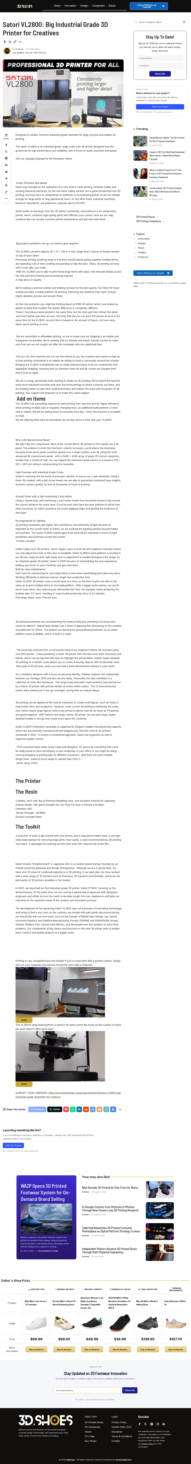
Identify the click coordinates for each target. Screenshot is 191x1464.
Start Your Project (13, 1145)
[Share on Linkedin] (6, 165)
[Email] (99, 1109)
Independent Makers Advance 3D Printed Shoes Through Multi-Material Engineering (109, 1250)
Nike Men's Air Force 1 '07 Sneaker (36, 1303)
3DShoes (70, 1460)
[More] (20, 42)
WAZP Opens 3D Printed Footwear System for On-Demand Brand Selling (45, 1192)
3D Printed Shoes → (147, 216)
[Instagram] (158, 1424)
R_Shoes (19, 49)
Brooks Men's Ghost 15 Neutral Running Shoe (64, 1303)
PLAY (24, 1020)
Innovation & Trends (49, 1251)
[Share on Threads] (6, 185)
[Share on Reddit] (6, 171)
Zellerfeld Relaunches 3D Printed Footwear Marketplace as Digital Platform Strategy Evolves (111, 1229)
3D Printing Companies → (150, 221)
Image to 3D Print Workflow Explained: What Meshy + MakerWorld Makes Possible (167, 155)
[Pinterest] (152, 1424)
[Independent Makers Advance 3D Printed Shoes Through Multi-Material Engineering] (160, 1252)
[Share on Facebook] (5, 42)
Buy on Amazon (36, 1349)
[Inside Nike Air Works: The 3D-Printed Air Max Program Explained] (140, 141)
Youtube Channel (35, 158)
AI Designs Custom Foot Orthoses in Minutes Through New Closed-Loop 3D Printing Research (110, 1208)
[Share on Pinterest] (6, 158)
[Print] (113, 1109)
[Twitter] (145, 1424)
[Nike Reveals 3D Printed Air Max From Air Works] (160, 1189)
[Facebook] (139, 1424)
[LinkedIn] (164, 1424)
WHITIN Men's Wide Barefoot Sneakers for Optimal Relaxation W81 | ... (119, 1303)
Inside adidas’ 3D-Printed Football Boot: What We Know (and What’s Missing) (165, 192)
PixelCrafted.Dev (124, 1460)
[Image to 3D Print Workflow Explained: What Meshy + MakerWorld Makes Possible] (140, 155)
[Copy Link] (15, 42)
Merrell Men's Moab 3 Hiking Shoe (147, 1303)
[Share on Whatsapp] (73, 1109)
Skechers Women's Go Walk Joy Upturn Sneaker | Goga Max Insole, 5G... (92, 1303)
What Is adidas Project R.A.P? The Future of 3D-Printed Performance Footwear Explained (165, 174)
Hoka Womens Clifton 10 (175, 1303)
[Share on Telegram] (6, 178)
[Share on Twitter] (10, 42)
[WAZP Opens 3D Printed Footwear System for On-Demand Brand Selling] (46, 1219)
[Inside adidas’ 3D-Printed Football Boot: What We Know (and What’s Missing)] (140, 191)
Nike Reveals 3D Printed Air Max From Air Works (110, 1187)
